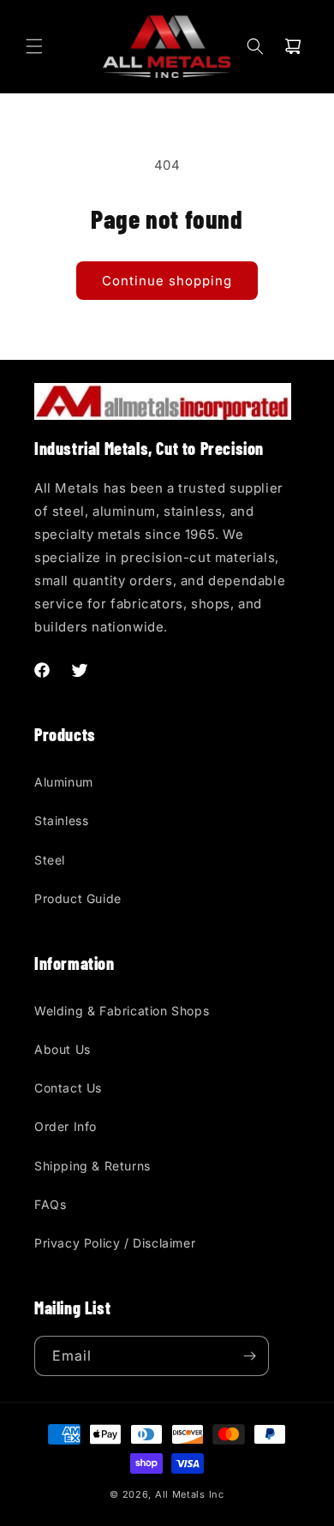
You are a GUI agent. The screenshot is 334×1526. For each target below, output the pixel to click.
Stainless (61, 820)
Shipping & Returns (92, 1165)
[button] (34, 46)
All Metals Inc (189, 1494)
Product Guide (78, 898)
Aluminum (63, 782)
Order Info (65, 1126)
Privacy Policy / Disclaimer (114, 1243)
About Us (62, 1049)
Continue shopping (167, 280)
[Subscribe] (249, 1356)
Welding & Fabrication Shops (121, 1010)
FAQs (50, 1204)
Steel (49, 860)
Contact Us (68, 1087)
